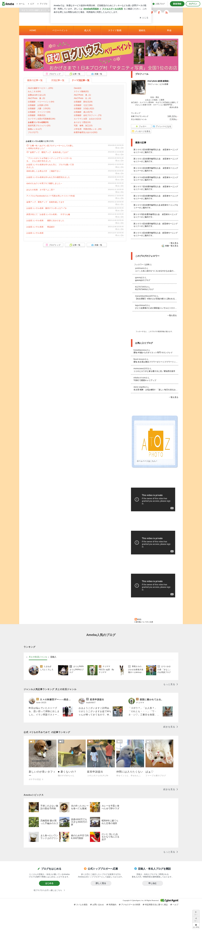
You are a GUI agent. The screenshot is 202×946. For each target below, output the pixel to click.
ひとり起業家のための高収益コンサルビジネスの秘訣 (156, 308)
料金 (169, 30)
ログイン (193, 4)
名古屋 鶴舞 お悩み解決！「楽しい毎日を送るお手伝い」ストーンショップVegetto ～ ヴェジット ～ (156, 390)
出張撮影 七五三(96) (83, 105)
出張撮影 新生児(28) (83, 102)
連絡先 (142, 30)
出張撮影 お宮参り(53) (38, 105)
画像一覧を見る (171, 246)
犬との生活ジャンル (139, 119)
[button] (196, 925)
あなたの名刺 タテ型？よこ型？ (40, 190)
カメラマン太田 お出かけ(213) (87, 119)
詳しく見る (101, 883)
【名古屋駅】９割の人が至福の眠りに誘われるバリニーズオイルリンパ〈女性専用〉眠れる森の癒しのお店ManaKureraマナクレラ (156, 299)
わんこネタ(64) (34, 91)
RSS (139, 619)
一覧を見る (173, 243)
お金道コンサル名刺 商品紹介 (40, 227)
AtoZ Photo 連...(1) (82, 95)
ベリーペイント (60, 30)
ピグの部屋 (164, 84)
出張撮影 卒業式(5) (36, 115)
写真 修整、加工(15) (83, 125)
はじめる (49, 883)
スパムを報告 (82, 905)
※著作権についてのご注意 (143, 622)
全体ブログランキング (139, 116)
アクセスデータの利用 (130, 905)
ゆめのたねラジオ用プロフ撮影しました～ (44, 183)
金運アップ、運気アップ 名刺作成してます (45, 202)
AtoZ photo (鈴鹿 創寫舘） (158, 81)
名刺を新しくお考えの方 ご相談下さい (43, 171)
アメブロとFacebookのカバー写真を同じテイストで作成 (50, 196)
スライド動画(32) (81, 91)
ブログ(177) (33, 132)
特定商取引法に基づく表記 (156, 905)
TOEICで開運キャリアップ (145, 380)
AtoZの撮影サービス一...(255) (40, 88)
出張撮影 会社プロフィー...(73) (87, 115)
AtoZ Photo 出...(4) (82, 98)
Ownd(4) (77, 88)
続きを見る (174, 107)
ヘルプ (175, 905)
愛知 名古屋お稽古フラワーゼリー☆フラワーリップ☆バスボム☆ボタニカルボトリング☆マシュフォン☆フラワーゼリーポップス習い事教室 (156, 362)
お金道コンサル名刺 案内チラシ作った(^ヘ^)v (46, 208)
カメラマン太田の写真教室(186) (41, 119)
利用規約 (112, 905)
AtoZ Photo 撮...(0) (36, 98)
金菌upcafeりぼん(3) (37, 95)
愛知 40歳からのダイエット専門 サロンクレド (153, 352)
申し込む (153, 883)
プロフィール (152, 84)
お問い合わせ (98, 905)
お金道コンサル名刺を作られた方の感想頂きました (48, 177)
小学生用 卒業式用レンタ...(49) (87, 129)
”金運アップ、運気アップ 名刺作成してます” (48, 152)
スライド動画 (114, 30)
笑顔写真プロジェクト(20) (39, 125)
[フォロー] (155, 323)
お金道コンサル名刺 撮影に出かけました (45, 220)
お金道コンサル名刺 (35, 233)
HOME (33, 30)
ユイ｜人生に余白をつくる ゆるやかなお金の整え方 (156, 271)
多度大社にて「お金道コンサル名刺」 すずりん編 (48, 214)
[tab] (38, 657)
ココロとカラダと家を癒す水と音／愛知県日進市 (154, 371)
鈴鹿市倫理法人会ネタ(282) (85, 132)
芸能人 (53, 657)
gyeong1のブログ (142, 280)
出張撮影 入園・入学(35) (39, 108)
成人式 (87, 30)
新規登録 (177, 4)
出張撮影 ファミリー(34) (39, 112)
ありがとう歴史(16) (82, 122)
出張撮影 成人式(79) (83, 112)
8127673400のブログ (144, 289)
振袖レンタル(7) (35, 129)
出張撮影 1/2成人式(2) (84, 108)
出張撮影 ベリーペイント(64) (41, 102)
